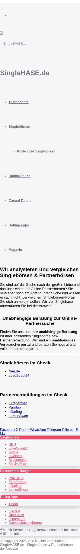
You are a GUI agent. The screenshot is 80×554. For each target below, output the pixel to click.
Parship (15, 407)
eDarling (15, 412)
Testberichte (19, 102)
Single (13, 452)
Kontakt (14, 511)
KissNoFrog (18, 463)
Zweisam (15, 456)
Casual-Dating (20, 200)
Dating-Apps (19, 225)
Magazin (15, 250)
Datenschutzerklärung (25, 522)
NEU (12, 444)
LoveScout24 (19, 376)
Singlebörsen (19, 126)
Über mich (16, 515)
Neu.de (14, 371)
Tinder (13, 504)
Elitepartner (18, 403)
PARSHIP (16, 478)
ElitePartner (17, 482)
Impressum (17, 519)
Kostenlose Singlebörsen (36, 151)
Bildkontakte (18, 460)
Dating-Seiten (20, 176)
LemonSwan (18, 416)
